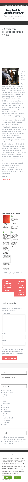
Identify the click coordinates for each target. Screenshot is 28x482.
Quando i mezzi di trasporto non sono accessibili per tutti (14, 226)
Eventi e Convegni (8, 392)
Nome (4, 334)
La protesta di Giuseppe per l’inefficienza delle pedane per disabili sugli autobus (14, 243)
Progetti (5, 405)
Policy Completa (6, 475)
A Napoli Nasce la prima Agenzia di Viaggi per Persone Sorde (20, 288)
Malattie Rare (7, 403)
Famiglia (5, 395)
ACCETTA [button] (8, 477)
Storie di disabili (8, 418)
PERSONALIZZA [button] (6, 480)
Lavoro (5, 399)
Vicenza (14, 273)
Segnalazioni (7, 412)
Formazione (6, 397)
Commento (6, 313)
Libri (4, 401)
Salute (5, 409)
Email (4, 340)
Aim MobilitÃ (13, 272)
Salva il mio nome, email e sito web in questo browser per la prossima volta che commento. (13, 352)
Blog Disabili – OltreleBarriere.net (14, 11)
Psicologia (6, 407)
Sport (4, 416)
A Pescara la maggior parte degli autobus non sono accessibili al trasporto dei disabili (6, 267)
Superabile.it (6, 179)
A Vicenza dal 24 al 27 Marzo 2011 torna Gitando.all (6, 225)
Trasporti (5, 272)
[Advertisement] (14, 53)
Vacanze (5, 424)
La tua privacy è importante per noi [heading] (9, 454)
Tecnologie (6, 420)
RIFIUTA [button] (17, 477)
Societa (5, 414)
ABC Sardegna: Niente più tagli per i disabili (8, 286)
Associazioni (7, 390)
